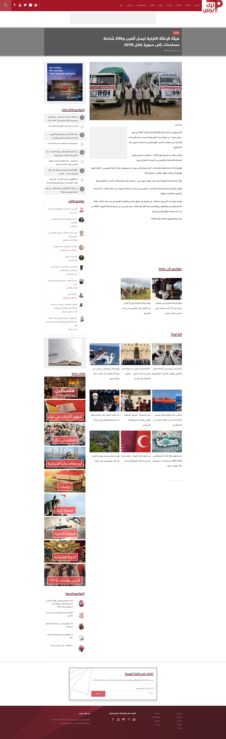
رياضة (169, 5)
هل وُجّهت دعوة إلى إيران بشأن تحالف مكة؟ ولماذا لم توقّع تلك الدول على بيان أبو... (61, 321)
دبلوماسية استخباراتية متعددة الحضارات (62, 143)
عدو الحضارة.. (72, 294)
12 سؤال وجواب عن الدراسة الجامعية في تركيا (59, 625)
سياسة (197, 5)
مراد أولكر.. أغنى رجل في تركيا (62, 645)
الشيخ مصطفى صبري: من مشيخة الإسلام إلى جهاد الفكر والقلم (63, 306)
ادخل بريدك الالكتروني (144, 688)
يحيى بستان (72, 329)
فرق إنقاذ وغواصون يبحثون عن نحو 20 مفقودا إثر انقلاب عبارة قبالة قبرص (106, 373)
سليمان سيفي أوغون (68, 250)
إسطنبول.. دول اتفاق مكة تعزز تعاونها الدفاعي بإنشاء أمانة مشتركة (63, 162)
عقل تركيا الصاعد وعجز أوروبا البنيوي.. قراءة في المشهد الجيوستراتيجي (63, 135)
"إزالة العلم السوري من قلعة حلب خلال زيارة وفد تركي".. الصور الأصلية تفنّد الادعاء (136, 373)
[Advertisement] (108, 142)
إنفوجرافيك (141, 5)
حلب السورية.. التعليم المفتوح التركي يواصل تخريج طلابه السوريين (137, 420)
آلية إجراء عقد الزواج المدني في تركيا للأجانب (59, 614)
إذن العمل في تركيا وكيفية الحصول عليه (60, 636)
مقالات (152, 5)
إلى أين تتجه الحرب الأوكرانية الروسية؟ (63, 126)
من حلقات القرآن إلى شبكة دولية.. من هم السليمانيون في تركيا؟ (62, 190)
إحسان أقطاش (71, 287)
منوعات (130, 5)
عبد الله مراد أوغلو (70, 297)
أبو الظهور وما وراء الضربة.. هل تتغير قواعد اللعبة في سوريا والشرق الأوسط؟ (62, 180)
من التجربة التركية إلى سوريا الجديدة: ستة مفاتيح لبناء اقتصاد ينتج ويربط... (62, 153)
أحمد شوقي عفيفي (69, 311)
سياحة (160, 5)
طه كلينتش (72, 260)
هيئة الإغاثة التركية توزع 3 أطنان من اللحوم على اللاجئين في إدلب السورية (136, 308)
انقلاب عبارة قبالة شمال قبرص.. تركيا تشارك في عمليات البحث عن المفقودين (167, 420)
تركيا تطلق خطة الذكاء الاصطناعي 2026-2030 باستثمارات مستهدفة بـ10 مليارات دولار (167, 461)
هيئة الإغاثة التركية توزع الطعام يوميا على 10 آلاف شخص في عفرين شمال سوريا (168, 308)
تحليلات (178, 5)
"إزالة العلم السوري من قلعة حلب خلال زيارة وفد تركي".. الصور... (63, 171)
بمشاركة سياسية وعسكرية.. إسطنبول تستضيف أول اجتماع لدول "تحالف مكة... (62, 118)
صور (121, 5)
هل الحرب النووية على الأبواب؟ (65, 246)
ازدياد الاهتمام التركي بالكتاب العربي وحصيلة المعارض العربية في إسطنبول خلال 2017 (59, 603)
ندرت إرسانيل (72, 274)
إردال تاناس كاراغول (70, 240)
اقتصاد (188, 5)
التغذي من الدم (71, 256)
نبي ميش (73, 212)
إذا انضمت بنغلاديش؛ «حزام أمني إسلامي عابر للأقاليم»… (64, 268)
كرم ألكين (73, 226)
